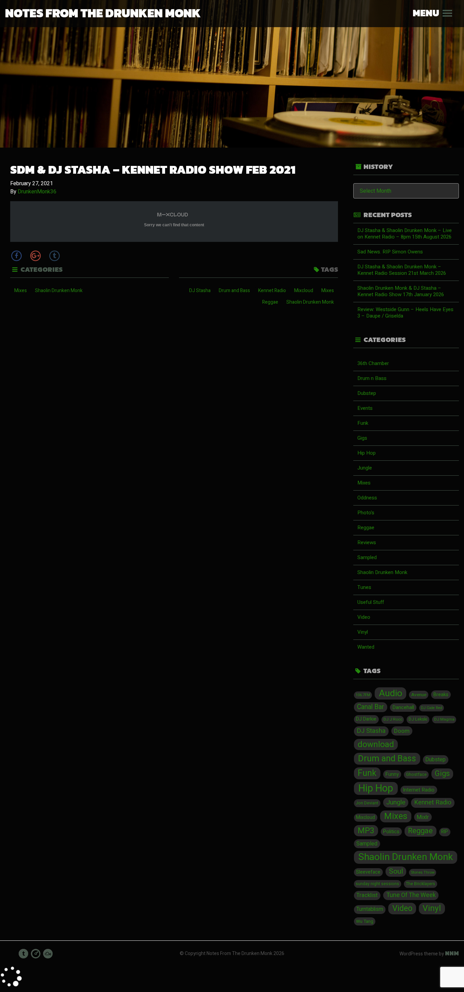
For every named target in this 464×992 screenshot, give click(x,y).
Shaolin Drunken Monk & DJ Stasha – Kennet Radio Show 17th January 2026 (400, 291)
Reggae (270, 302)
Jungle (364, 468)
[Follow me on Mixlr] (35, 953)
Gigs (362, 438)
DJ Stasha (200, 290)
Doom (402, 731)
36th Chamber (373, 363)
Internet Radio (418, 790)
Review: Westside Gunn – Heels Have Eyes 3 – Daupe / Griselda (405, 313)
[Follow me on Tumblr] (23, 953)
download (376, 744)
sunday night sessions (377, 884)
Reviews (366, 542)
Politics (391, 831)
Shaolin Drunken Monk (59, 290)
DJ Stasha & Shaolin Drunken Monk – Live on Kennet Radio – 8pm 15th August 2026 (404, 234)
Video (363, 617)
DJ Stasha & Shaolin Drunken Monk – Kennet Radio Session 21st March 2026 (401, 270)
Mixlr (423, 817)
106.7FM (363, 695)
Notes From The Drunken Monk (103, 13)
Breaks (440, 694)
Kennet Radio (272, 290)
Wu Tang (364, 921)
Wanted (365, 647)
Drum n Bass (372, 378)
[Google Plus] (35, 255)
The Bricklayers (420, 884)
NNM (452, 953)
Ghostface (416, 774)
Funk (362, 423)
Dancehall (403, 707)
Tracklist (367, 895)
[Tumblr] (54, 255)
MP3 (366, 830)
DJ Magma (444, 719)
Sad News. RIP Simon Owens (390, 251)
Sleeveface (368, 872)
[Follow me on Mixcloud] (48, 953)
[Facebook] (16, 255)
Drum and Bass (234, 290)
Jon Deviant (367, 803)
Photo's (365, 512)
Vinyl (362, 632)
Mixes (20, 290)
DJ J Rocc (392, 719)
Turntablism (369, 909)
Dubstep (366, 393)
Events (365, 408)
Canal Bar (370, 707)
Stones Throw (422, 872)
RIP (444, 831)
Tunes (364, 587)
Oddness (367, 497)
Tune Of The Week (411, 895)
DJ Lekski (418, 719)
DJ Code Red (431, 707)
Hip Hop (366, 453)
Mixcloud (303, 290)
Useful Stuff (370, 602)
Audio (390, 693)
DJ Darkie (366, 719)
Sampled (367, 557)
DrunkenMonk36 (37, 192)
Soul (396, 871)
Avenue (418, 694)
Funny (392, 774)
